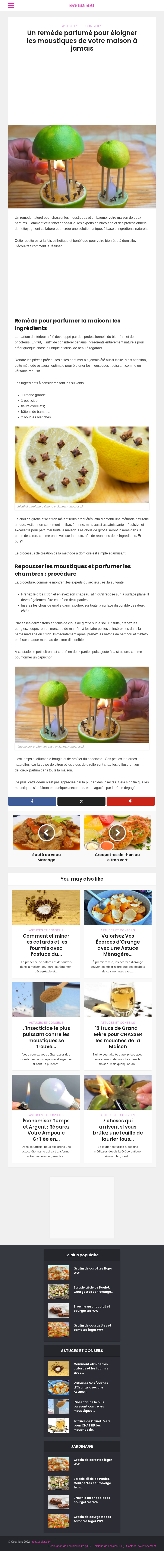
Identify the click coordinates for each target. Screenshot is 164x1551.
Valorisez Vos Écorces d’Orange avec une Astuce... (91, 1387)
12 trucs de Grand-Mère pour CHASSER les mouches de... (92, 1425)
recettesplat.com (41, 1541)
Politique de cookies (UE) (108, 1546)
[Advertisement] (82, 89)
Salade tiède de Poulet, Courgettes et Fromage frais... (92, 1483)
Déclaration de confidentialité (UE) (69, 1546)
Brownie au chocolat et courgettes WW (92, 1308)
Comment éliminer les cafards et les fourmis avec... (91, 1368)
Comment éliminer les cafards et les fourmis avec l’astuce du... (46, 945)
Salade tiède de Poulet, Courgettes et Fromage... (94, 1289)
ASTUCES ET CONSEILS (82, 26)
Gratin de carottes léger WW (93, 1270)
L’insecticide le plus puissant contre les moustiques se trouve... (46, 1037)
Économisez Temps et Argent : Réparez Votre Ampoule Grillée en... (46, 1129)
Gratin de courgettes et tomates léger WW (92, 1327)
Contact (131, 1546)
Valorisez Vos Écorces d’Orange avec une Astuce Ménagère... (118, 945)
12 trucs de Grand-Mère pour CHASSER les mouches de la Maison (118, 1037)
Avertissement (147, 1546)
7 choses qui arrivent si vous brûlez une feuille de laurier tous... (118, 1129)
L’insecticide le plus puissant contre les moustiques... (89, 1406)
